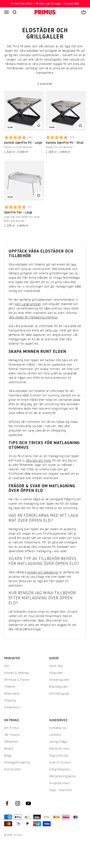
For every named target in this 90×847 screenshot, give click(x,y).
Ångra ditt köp (58, 755)
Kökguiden (56, 672)
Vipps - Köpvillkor (60, 790)
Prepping (10, 700)
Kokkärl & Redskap (16, 672)
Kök (6, 666)
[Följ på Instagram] (18, 803)
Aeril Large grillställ (28, 304)
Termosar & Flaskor (17, 679)
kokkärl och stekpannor (43, 572)
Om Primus (11, 728)
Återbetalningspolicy (62, 776)
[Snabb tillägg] (38, 125)
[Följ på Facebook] (7, 803)
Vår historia (12, 734)
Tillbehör (9, 686)
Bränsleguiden (58, 686)
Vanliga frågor (58, 741)
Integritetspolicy (60, 769)
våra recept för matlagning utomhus (33, 317)
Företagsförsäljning (17, 762)
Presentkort (12, 707)
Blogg (7, 755)
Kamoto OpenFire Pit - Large (23, 142)
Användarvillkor (59, 783)
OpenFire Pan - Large (18, 212)
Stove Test (56, 666)
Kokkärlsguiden (59, 679)
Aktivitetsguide (59, 693)
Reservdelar (12, 693)
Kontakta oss (58, 728)
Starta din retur (59, 748)
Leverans (55, 734)
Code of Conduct (60, 762)
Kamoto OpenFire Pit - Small (65, 142)
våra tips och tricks (38, 460)
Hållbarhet (11, 741)
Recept (8, 748)
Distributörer (12, 769)
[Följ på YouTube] (28, 803)
